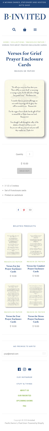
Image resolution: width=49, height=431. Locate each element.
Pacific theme (10, 423)
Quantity (19, 154)
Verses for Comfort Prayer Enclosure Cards (36, 269)
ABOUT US (24, 390)
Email (30, 210)
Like (18, 210)
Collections (17, 42)
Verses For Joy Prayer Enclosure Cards (13, 269)
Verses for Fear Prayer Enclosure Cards (13, 319)
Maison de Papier (35, 42)
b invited (31, 420)
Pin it (24, 210)
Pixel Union (22, 423)
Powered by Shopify (36, 423)
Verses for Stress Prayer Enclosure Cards (36, 319)
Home (6, 42)
